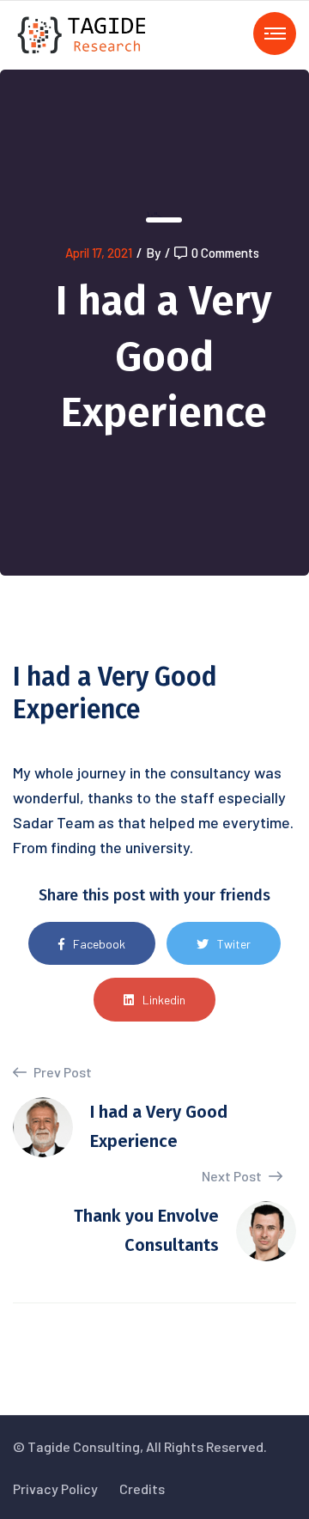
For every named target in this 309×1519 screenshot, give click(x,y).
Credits (142, 1488)
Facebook (99, 943)
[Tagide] (83, 33)
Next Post (233, 1176)
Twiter (234, 943)
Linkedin (163, 999)
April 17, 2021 (98, 252)
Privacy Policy (55, 1488)
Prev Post (61, 1072)
